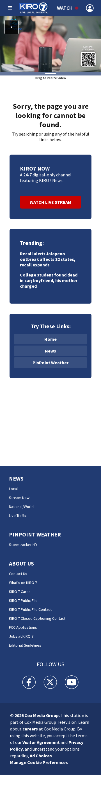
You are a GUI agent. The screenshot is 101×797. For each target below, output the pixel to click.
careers (30, 729)
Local (13, 488)
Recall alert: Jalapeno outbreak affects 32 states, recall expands (47, 259)
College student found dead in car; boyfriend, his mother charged (48, 280)
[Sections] (10, 7)
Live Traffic (18, 515)
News (50, 351)
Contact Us (18, 573)
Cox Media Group (41, 715)
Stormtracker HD (23, 544)
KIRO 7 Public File (23, 600)
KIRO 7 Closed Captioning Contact (37, 618)
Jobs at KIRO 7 (21, 636)
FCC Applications (23, 627)
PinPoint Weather (50, 362)
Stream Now (19, 497)
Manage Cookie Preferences (39, 762)
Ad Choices (41, 755)
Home (50, 339)
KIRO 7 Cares (20, 591)
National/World (21, 506)
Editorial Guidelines (25, 645)
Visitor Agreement (41, 742)
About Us (21, 563)
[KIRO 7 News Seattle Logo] (34, 7)
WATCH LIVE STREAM (50, 202)
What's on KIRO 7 (23, 582)
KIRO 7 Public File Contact (30, 609)
